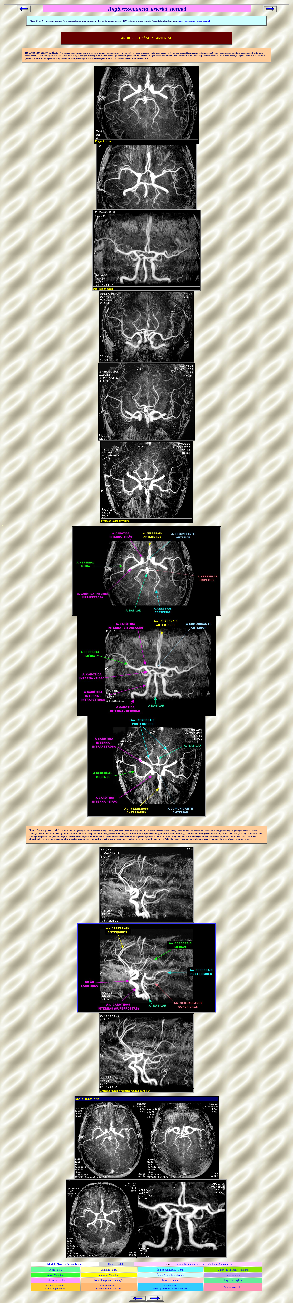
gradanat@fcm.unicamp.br (190, 1264)
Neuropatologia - (55, 1285)
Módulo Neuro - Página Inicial (64, 1264)
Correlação (170, 1285)
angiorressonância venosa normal (193, 20)
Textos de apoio (232, 1275)
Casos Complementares (55, 1288)
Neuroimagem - (109, 1285)
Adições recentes (233, 1287)
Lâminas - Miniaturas (108, 1275)
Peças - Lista (55, 1269)
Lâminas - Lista (109, 1269)
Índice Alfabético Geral (170, 1269)
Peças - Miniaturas (55, 1275)
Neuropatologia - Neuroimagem (170, 1288)
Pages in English (233, 1280)
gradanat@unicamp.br (220, 1264)
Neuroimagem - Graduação (108, 1280)
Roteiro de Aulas (55, 1280)
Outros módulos (116, 1264)
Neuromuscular (170, 1280)
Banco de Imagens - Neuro (233, 1269)
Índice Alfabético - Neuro (170, 1275)
